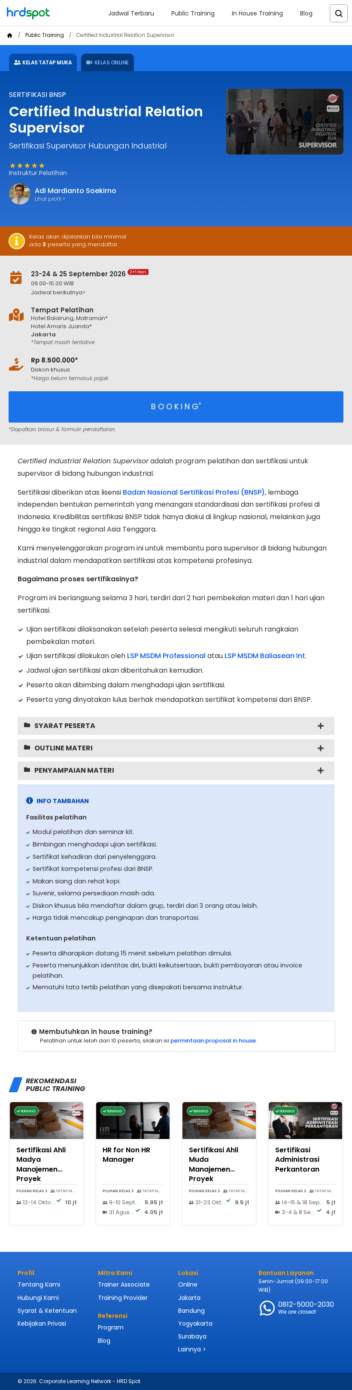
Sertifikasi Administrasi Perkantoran (297, 1159)
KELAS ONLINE (111, 62)
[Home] (9, 35)
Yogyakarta (195, 1323)
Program (111, 1327)
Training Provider (123, 1297)
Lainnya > (192, 1349)
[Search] (339, 13)
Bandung (191, 1310)
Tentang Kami (39, 1284)
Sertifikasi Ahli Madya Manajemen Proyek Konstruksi (41, 1169)
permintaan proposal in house (213, 1040)
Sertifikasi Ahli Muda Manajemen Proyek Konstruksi (213, 1169)
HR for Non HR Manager (126, 1154)
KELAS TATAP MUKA (47, 62)
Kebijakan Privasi (42, 1323)
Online (187, 1284)
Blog (306, 13)
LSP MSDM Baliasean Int (265, 656)
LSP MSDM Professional (166, 656)
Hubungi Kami (38, 1297)
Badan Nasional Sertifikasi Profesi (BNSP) (194, 492)
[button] (165, 292)
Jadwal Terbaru (131, 13)
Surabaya (192, 1336)
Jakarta (189, 1297)
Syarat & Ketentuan (47, 1310)
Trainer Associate (124, 1284)
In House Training (257, 13)
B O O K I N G (176, 406)
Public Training (193, 13)
